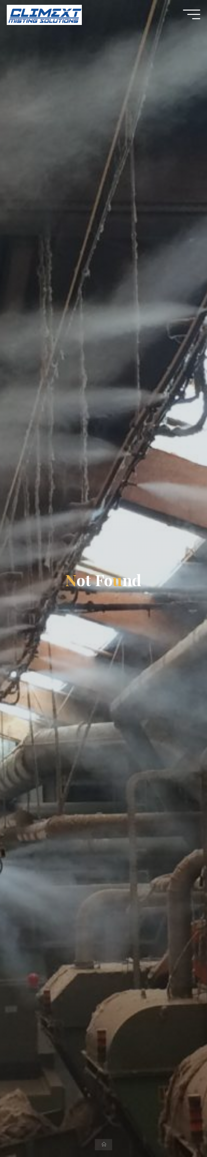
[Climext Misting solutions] (44, 14)
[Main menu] (191, 14)
